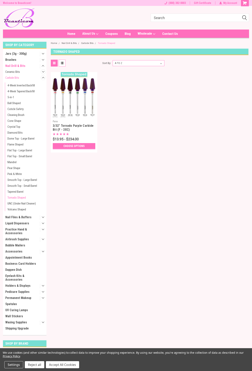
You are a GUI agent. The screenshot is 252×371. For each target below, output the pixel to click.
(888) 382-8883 (177, 3)
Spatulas (11, 304)
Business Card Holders (20, 264)
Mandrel (12, 162)
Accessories (13, 251)
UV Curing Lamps (16, 310)
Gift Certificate (202, 3)
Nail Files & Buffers (18, 217)
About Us (89, 33)
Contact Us (170, 34)
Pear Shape (13, 168)
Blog (128, 34)
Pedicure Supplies (17, 292)
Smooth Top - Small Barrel (22, 186)
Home (71, 34)
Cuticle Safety (15, 109)
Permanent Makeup (18, 298)
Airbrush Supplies (17, 239)
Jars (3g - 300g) (16, 54)
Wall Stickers (14, 316)
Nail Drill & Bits (15, 66)
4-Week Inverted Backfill (21, 85)
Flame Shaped (15, 144)
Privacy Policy (11, 356)
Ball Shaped (14, 103)
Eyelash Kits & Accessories (14, 277)
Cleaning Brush (15, 115)
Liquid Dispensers (17, 223)
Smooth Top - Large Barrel (22, 180)
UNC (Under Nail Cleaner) (21, 203)
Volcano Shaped (16, 209)
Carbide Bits (12, 78)
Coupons (111, 34)
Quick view (74, 115)
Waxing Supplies (16, 322)
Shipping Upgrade (17, 328)
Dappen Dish (13, 270)
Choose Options (74, 146)
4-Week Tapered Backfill (21, 91)
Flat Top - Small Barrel (19, 156)
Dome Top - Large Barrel (20, 138)
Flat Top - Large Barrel (19, 150)
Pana (55, 121)
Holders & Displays (18, 286)
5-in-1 (10, 97)
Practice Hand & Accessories (16, 231)
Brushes (10, 60)
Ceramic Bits (12, 72)
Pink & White (14, 174)
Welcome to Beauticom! (17, 3)
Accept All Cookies (62, 365)
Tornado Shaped (16, 197)
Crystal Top (13, 127)
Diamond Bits (15, 132)
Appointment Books (18, 257)
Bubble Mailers (15, 245)
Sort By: (106, 63)
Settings (14, 365)
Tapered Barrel (15, 191)
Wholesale (145, 33)
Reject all (34, 365)
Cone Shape (14, 121)
